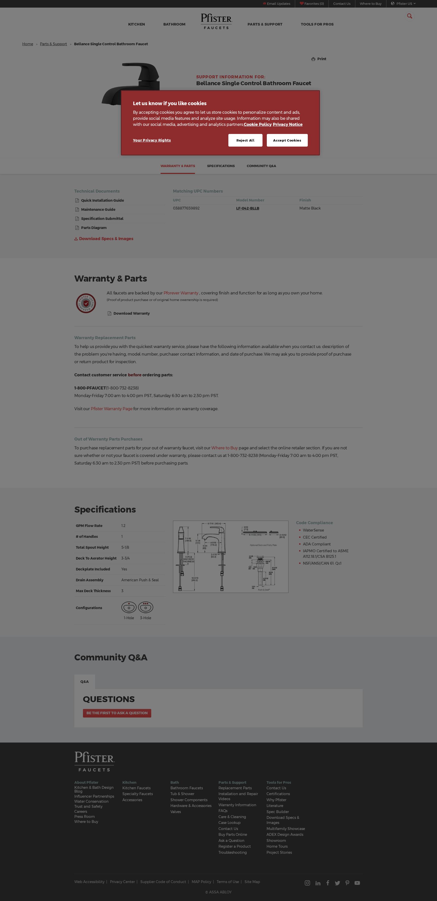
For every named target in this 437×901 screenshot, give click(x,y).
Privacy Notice (288, 124)
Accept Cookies (287, 140)
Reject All (245, 140)
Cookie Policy (258, 124)
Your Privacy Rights (152, 140)
